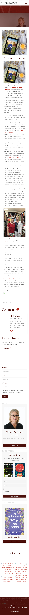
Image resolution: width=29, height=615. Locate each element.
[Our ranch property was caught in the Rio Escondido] (21, 569)
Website (5, 383)
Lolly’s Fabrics (8, 242)
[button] (26, 2)
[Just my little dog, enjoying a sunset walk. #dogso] (7, 582)
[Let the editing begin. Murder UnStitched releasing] (7, 569)
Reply (12, 331)
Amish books (5, 302)
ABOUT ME (14, 446)
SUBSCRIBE (14, 496)
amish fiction (11, 302)
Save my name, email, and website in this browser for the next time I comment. (13, 391)
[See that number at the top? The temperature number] (21, 582)
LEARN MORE (14, 541)
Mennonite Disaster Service (13, 157)
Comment (6, 348)
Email (5, 376)
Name (5, 368)
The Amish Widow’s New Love (11, 279)
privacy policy (13, 605)
